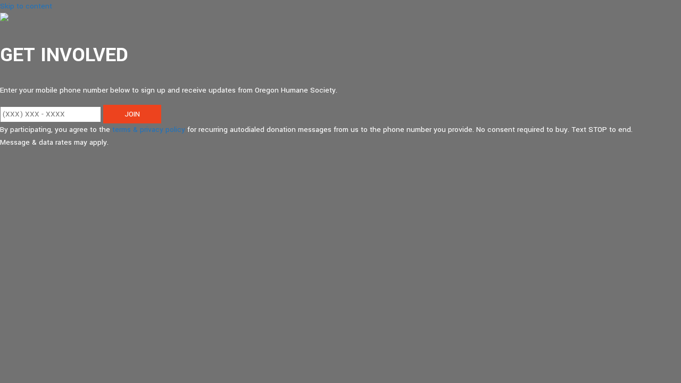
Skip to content (26, 6)
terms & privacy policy (148, 129)
